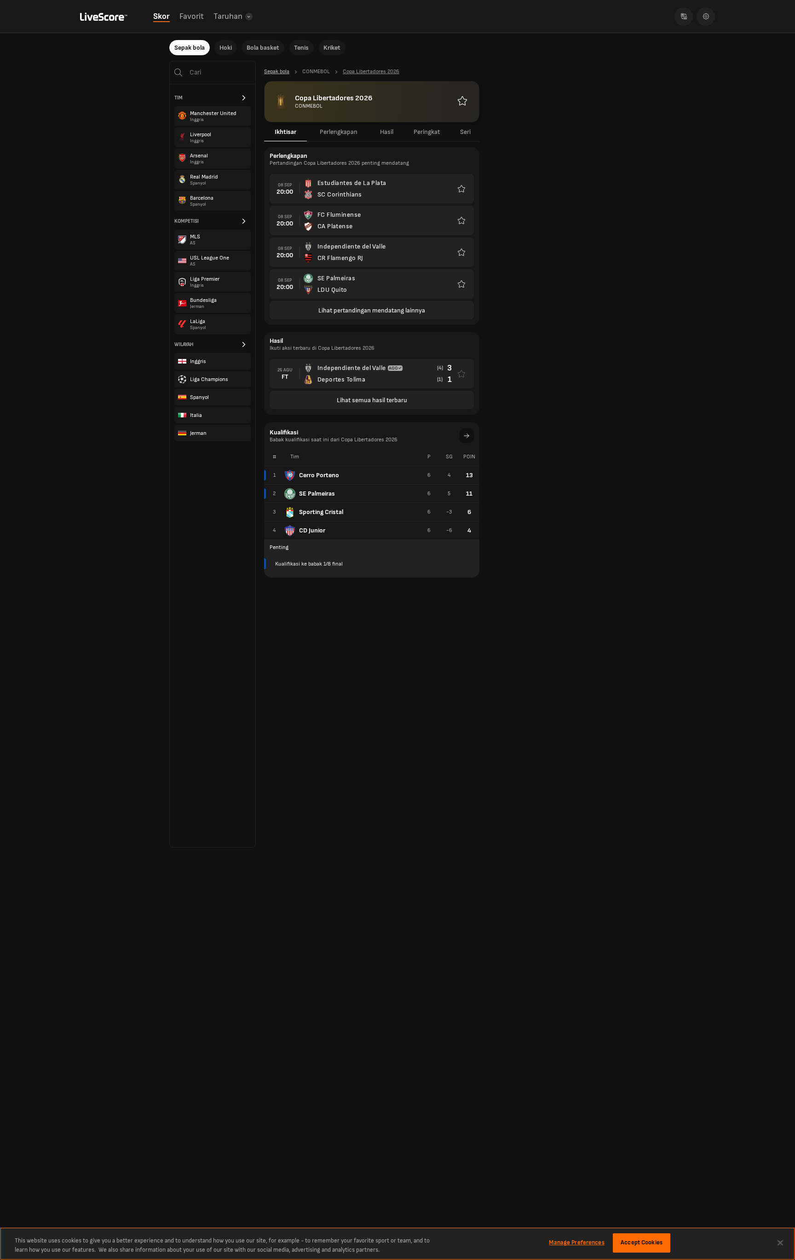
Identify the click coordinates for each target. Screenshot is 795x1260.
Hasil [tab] (386, 132)
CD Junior (312, 530)
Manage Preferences (576, 1242)
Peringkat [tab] (427, 132)
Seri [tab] (465, 132)
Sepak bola (189, 48)
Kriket (331, 48)
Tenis (301, 48)
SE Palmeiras (317, 493)
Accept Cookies (641, 1242)
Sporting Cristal (321, 512)
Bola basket (263, 48)
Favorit (191, 16)
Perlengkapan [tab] (338, 132)
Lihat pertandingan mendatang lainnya (371, 310)
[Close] (780, 1242)
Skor (161, 16)
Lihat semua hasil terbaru (372, 400)
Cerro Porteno (319, 475)
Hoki (225, 48)
